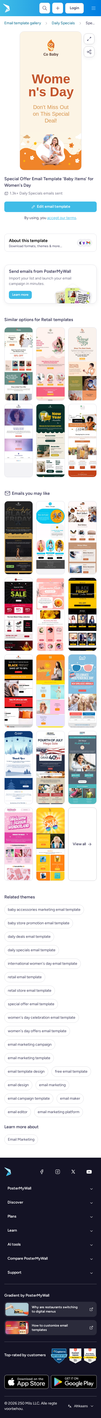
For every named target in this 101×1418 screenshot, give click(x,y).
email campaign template (29, 1098)
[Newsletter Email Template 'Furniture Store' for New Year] (50, 440)
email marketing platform (58, 1112)
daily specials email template (31, 950)
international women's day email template (42, 963)
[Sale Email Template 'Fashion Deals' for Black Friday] (18, 614)
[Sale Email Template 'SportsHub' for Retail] (82, 767)
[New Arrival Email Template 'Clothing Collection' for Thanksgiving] (82, 440)
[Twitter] (73, 1171)
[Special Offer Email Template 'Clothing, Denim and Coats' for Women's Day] (18, 364)
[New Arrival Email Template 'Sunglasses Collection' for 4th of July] (82, 691)
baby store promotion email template (38, 923)
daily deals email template (29, 936)
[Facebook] (41, 1171)
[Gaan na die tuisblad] (6, 8)
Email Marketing (21, 1139)
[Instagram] (57, 1171)
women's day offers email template (37, 1031)
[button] (89, 38)
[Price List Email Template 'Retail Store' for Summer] (50, 691)
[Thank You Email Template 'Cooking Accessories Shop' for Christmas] (18, 767)
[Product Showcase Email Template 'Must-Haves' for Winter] (82, 537)
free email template (71, 1071)
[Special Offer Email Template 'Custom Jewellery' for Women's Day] (82, 364)
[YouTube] (89, 1171)
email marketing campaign (30, 1044)
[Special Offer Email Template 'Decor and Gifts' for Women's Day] (50, 364)
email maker (70, 1098)
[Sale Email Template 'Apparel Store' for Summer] (50, 844)
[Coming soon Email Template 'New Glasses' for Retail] (18, 440)
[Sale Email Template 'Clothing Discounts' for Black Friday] (18, 691)
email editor (17, 1112)
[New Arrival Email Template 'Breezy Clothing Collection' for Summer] (50, 537)
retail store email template (29, 990)
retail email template (25, 977)
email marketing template (29, 1058)
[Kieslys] (93, 8)
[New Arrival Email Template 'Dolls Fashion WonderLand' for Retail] (18, 844)
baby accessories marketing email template (44, 909)
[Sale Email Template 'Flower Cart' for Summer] (50, 614)
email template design (26, 1071)
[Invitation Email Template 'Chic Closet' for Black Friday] (18, 537)
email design (18, 1085)
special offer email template (31, 1004)
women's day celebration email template (41, 1017)
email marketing (52, 1085)
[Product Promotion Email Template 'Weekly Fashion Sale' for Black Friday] (82, 614)
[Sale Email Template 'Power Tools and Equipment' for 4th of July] (50, 767)
